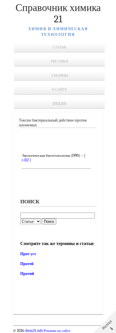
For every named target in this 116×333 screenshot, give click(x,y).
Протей (27, 263)
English (59, 104)
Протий (27, 273)
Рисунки (59, 61)
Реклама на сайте (56, 331)
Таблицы (59, 75)
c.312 (25, 160)
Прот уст (28, 254)
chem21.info (34, 331)
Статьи (59, 47)
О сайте (59, 89)
